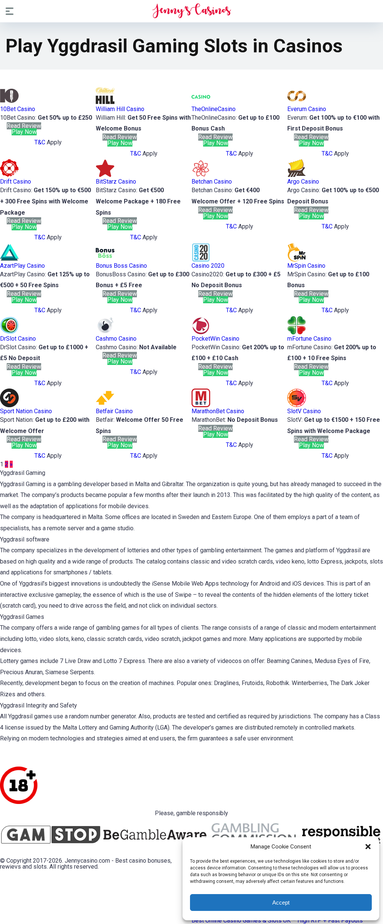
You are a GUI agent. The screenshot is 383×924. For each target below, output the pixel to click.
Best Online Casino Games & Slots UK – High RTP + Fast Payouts (277, 920)
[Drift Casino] (9, 175)
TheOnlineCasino (214, 109)
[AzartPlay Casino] (9, 259)
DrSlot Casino (18, 338)
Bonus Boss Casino (121, 265)
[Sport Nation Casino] (9, 405)
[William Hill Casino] (105, 103)
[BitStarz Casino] (105, 175)
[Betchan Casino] (201, 175)
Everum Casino (306, 109)
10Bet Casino (17, 109)
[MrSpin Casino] (296, 259)
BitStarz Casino (116, 181)
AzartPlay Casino (22, 265)
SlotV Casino (304, 411)
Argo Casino (303, 181)
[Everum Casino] (296, 103)
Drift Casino (15, 181)
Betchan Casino (212, 181)
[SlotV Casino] (296, 405)
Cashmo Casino (116, 338)
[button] (368, 846)
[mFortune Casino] (296, 332)
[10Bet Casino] (9, 103)
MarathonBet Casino (218, 411)
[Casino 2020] (201, 259)
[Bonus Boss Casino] (105, 259)
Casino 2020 (208, 265)
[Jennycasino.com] (191, 10)
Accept (280, 902)
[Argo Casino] (296, 175)
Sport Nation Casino (26, 411)
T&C (39, 142)
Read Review (24, 125)
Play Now (24, 131)
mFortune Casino (309, 338)
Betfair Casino (114, 411)
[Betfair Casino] (105, 405)
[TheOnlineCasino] (201, 103)
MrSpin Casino (306, 265)
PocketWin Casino (215, 338)
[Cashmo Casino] (105, 332)
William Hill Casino (120, 109)
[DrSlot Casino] (9, 332)
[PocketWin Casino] (201, 332)
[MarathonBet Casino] (201, 405)
